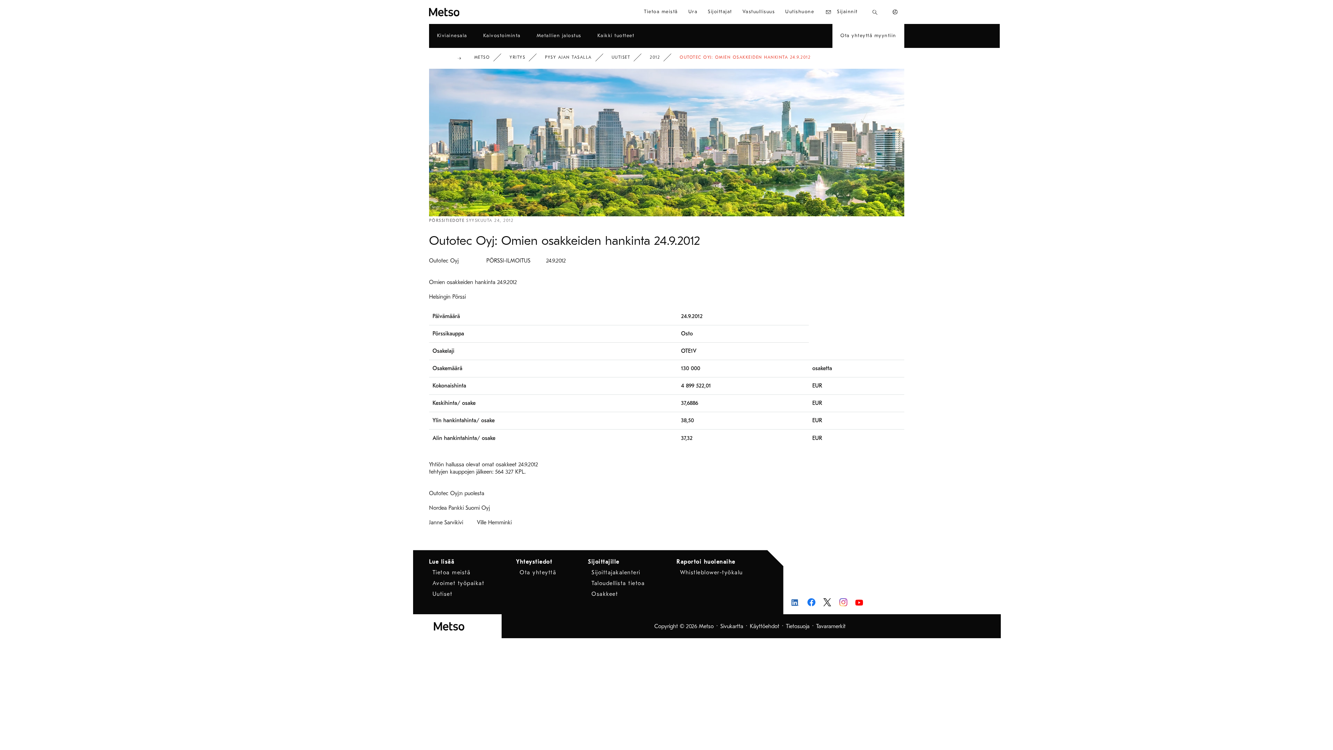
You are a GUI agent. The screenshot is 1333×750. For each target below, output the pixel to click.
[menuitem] (661, 12)
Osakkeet (605, 594)
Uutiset (621, 57)
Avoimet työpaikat (459, 583)
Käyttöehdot (764, 626)
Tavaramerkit (831, 626)
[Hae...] (875, 12)
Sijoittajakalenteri (616, 572)
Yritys (517, 57)
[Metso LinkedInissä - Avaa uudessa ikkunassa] (795, 602)
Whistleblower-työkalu (711, 572)
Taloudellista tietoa (618, 583)
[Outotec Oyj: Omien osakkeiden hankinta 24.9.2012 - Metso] (469, 12)
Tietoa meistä (452, 572)
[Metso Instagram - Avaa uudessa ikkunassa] (843, 602)
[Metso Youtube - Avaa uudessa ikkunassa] (859, 602)
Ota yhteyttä (538, 572)
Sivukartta (731, 626)
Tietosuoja (798, 626)
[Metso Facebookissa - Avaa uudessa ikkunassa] (811, 602)
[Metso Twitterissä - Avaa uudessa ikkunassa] (827, 602)
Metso (482, 57)
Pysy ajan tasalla (568, 57)
